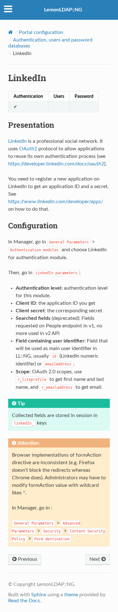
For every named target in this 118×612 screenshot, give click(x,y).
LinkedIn (17, 141)
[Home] (10, 32)
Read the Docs (24, 600)
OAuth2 (28, 148)
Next (95, 559)
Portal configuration (41, 32)
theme (71, 594)
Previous (27, 559)
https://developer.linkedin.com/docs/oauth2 (56, 163)
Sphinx (38, 594)
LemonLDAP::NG (63, 9)
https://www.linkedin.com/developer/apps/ (55, 201)
